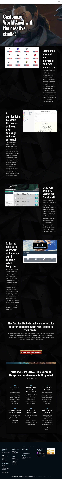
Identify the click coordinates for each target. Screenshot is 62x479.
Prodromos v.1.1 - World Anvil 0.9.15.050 (26, 476)
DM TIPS (23, 458)
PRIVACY (13, 458)
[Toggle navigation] (59, 2)
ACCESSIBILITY (14, 464)
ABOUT (3, 458)
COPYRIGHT (14, 461)
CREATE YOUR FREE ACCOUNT (31, 352)
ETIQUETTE (14, 462)
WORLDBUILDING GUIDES (26, 457)
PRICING (3, 454)
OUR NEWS (14, 453)
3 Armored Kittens (15, 476)
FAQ (3, 459)
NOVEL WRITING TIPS (26, 460)
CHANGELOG (4, 460)
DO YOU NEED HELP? (6, 452)
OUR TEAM (14, 451)
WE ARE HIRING (15, 452)
